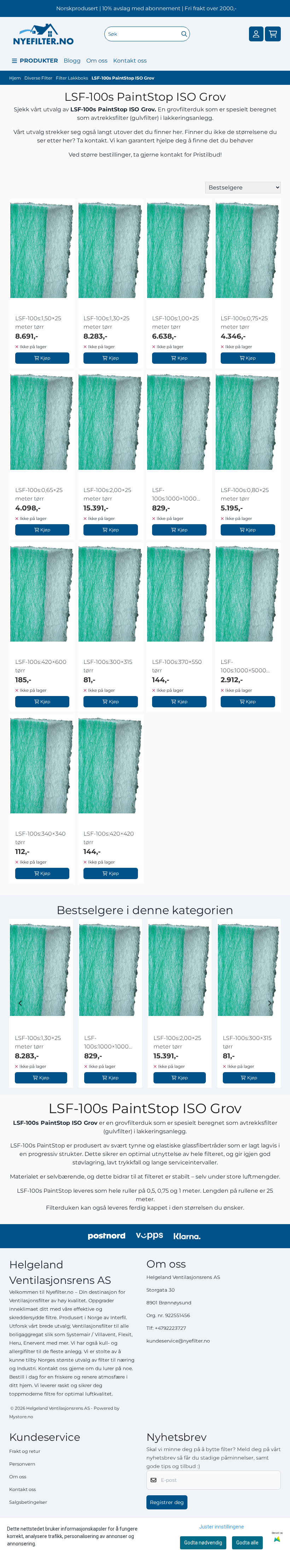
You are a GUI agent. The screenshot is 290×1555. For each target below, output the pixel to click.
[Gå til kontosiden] (256, 34)
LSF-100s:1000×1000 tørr (174, 495)
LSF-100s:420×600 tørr (40, 666)
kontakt (171, 154)
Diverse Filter (38, 78)
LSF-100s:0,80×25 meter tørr (245, 494)
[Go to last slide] (20, 1003)
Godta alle (247, 1542)
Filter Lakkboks (72, 78)
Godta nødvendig (203, 1542)
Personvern (22, 1464)
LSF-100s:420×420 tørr (108, 838)
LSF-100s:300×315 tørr (107, 666)
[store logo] (43, 34)
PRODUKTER (39, 60)
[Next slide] (269, 1003)
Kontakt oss (130, 60)
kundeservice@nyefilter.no (178, 1341)
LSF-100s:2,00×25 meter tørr (107, 494)
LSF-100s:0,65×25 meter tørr (39, 494)
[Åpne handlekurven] (273, 34)
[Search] (184, 34)
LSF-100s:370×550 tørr (177, 666)
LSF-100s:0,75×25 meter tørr (244, 322)
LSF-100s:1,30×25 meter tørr (106, 322)
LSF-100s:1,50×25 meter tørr (38, 322)
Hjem (15, 78)
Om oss (97, 60)
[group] (41, 1003)
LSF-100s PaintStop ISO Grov (123, 78)
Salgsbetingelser (28, 1502)
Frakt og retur (24, 1451)
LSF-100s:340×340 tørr (40, 838)
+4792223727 (170, 1328)
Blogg (72, 60)
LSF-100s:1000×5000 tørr (243, 667)
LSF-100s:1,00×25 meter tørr (175, 322)
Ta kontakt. (92, 140)
